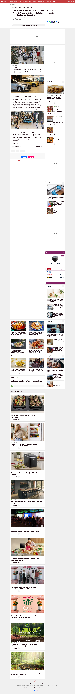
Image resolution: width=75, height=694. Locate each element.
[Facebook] (35, 690)
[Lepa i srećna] (37, 685)
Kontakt (33, 687)
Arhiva (55, 687)
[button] (42, 22)
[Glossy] (56, 685)
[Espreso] (27, 685)
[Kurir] (23, 685)
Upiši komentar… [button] (18, 386)
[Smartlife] (49, 685)
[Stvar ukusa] (4, 1)
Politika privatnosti (46, 687)
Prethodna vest (18, 146)
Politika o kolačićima (38, 687)
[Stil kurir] (53, 685)
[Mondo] (19, 685)
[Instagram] (37, 690)
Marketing (51, 687)
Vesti (24, 7)
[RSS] (40, 690)
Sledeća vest (37, 146)
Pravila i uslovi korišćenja (27, 687)
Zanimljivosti (19, 7)
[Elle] (45, 685)
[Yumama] (32, 685)
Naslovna (14, 7)
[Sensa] (41, 685)
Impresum (20, 687)
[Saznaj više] (63, 183)
